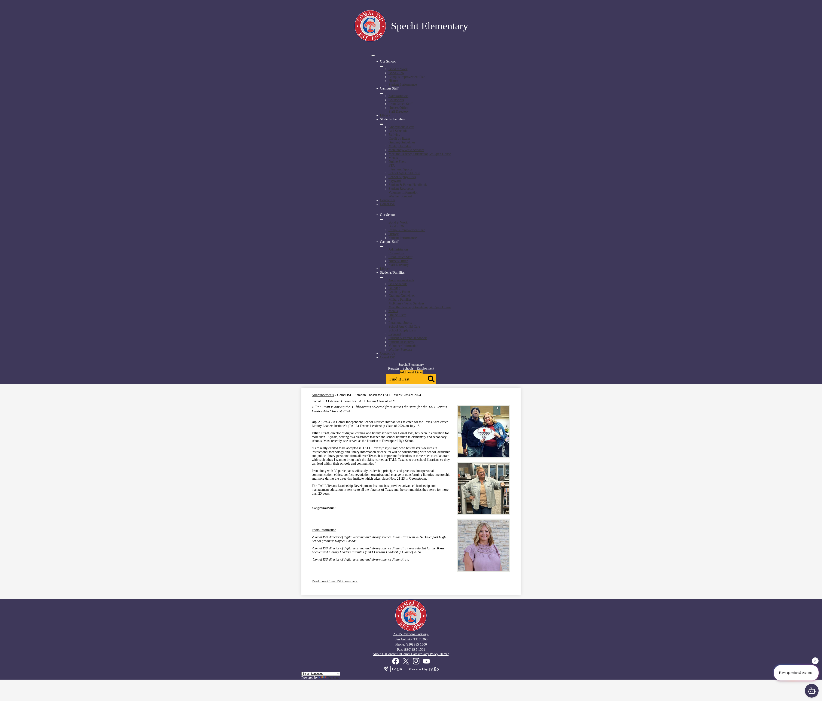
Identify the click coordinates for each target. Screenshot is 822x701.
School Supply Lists (402, 177)
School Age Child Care (404, 173)
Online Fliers (397, 161)
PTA (392, 165)
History (394, 80)
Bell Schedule (398, 131)
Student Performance (403, 84)
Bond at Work (398, 69)
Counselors (396, 100)
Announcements (323, 395)
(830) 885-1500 (416, 644)
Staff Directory (399, 111)
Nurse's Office (398, 107)
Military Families (400, 146)
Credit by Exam (399, 138)
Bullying (394, 134)
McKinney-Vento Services (406, 150)
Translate (333, 677)
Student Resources (401, 188)
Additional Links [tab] (411, 372)
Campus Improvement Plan (407, 77)
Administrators (398, 96)
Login (397, 669)
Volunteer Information (403, 192)
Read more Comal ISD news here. (335, 581)
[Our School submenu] (381, 66)
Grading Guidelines (402, 142)
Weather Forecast (400, 196)
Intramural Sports (400, 169)
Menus (393, 158)
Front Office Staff (400, 104)
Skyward (395, 181)
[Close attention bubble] (815, 662)
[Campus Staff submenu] (381, 93)
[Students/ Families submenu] (381, 124)
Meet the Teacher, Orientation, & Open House (420, 154)
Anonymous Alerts (401, 127)
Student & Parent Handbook (408, 184)
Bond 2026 (396, 73)
